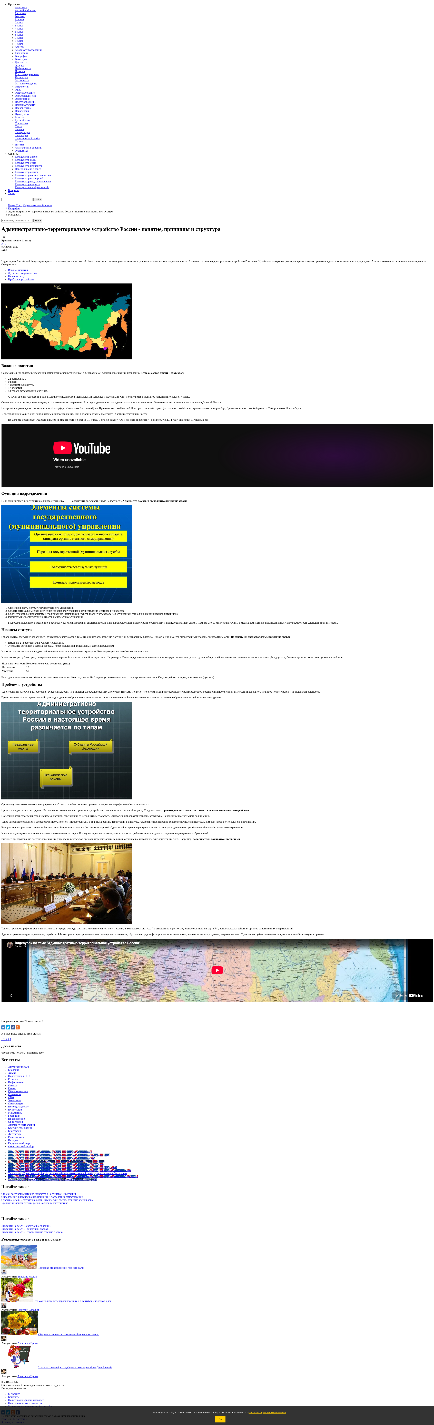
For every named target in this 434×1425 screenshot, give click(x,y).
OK (220, 1419)
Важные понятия (18, 270)
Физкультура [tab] (15, 1103)
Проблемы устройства (21, 279)
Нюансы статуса (17, 276)
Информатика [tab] (16, 1082)
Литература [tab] (15, 1134)
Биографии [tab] (14, 1130)
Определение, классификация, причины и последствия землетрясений (42, 1196)
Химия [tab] (12, 1073)
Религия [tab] (13, 1079)
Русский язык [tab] (16, 1137)
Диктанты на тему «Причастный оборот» (25, 1228)
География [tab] (14, 1115)
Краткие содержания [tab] (20, 1127)
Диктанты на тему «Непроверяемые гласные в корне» (32, 1232)
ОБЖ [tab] (11, 1097)
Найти (38, 220)
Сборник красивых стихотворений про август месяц (68, 1334)
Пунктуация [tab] (15, 1109)
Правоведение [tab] (16, 1118)
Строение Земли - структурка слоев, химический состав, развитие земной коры (47, 1199)
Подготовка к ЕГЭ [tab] (19, 1076)
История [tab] (13, 1140)
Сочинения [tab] (14, 1094)
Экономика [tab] (14, 1100)
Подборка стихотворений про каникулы (61, 1267)
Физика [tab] (12, 1085)
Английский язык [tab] (18, 1066)
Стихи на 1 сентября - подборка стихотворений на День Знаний (75, 1367)
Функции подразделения (22, 273)
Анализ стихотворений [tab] (21, 1124)
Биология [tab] (13, 1069)
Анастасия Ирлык (27, 1343)
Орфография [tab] (15, 1121)
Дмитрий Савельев (28, 1309)
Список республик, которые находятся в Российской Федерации (38, 1193)
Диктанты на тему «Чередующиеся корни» (26, 1225)
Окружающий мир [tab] (19, 1143)
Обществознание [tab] (18, 1091)
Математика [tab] (15, 1112)
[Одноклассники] (18, 1027)
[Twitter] (8, 1027)
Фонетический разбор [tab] (21, 1146)
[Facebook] (13, 1027)
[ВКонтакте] (3, 1027)
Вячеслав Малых (27, 1276)
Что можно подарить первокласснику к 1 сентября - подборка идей (73, 1301)
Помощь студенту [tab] (18, 1106)
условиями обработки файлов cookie (267, 1412)
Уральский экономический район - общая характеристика (34, 1203)
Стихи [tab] (12, 1088)
